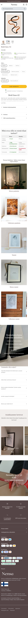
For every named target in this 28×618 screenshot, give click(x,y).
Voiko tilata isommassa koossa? (8, 380)
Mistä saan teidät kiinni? (7, 404)
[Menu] (1, 4)
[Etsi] (24, 9)
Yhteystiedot (12, 610)
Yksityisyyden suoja (4, 610)
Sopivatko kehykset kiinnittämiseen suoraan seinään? (11, 371)
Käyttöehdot (17, 608)
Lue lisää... (3, 103)
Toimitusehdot (4, 608)
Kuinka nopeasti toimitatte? (7, 396)
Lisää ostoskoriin (14, 86)
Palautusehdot (11, 608)
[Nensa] (14, 4)
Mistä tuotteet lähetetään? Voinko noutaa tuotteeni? (11, 388)
